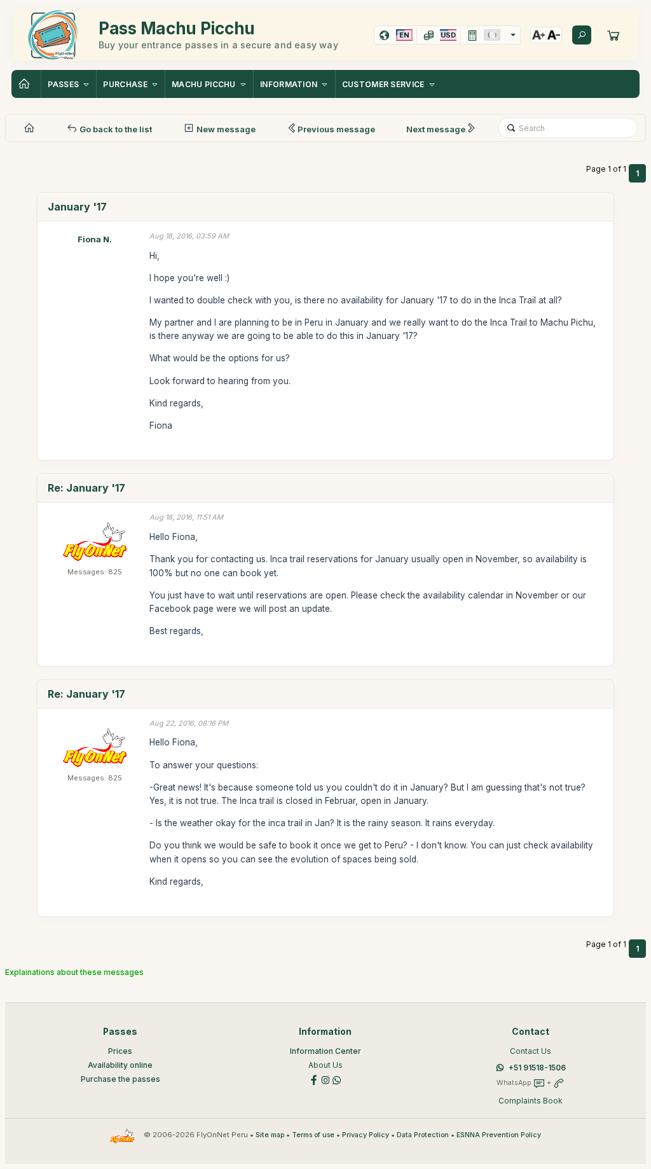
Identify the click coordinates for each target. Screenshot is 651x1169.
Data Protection (423, 1135)
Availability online (120, 1065)
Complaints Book (530, 1100)
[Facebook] (314, 1079)
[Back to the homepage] (26, 84)
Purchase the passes (120, 1079)
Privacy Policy (365, 1135)
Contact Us (530, 1051)
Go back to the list (115, 129)
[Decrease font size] (553, 35)
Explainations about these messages (74, 972)
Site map (270, 1135)
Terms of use (313, 1135)
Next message (435, 129)
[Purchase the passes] (613, 35)
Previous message (336, 129)
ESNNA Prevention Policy (498, 1135)
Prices (120, 1051)
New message (225, 129)
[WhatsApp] (337, 1079)
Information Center (325, 1051)
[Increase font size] (538, 35)
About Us (325, 1065)
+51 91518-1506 (537, 1067)
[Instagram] (325, 1079)
